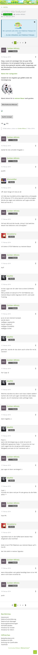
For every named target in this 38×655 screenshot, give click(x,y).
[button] (35, 3)
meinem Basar (19, 98)
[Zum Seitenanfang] (35, 652)
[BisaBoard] (5, 3)
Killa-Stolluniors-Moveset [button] (9, 104)
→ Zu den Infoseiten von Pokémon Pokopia (19, 35)
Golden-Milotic (20, 14)
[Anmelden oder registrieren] (30, 3)
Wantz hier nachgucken (9, 74)
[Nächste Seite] (25, 42)
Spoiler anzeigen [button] (7, 117)
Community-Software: (19, 648)
